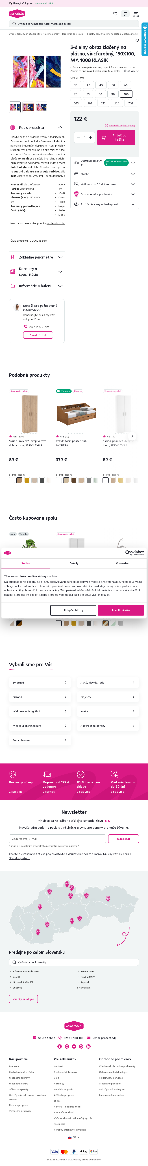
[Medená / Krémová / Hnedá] (105, 623)
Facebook (59, 1046)
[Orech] (74, 480)
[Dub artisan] (19, 480)
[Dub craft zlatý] (27, 480)
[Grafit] (42, 480)
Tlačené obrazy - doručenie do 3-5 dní (63, 33)
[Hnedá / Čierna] (19, 623)
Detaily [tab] (74, 563)
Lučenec (17, 987)
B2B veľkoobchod (63, 1112)
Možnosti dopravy (19, 1077)
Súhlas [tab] (25, 563)
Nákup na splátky (19, 1089)
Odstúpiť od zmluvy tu (112, 1089)
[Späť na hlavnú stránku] (17, 13)
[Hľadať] (13, 23)
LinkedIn (88, 1046)
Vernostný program (20, 1111)
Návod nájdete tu (19, 858)
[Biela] (12, 480)
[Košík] (125, 13)
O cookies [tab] (122, 563)
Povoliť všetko (121, 610)
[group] (37, 71)
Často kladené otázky (21, 1072)
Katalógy (59, 1083)
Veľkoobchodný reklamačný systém (73, 1118)
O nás (57, 1100)
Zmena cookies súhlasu (111, 1095)
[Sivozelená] (96, 480)
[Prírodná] (81, 480)
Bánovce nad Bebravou (26, 971)
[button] (105, 163)
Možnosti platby (18, 1083)
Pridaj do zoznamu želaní (137, 40)
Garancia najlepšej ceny (122, 125)
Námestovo (87, 971)
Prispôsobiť (71, 610)
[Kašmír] (50, 480)
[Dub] (66, 480)
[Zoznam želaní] (115, 14)
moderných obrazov (58, 223)
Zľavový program (18, 1105)
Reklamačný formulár (66, 1072)
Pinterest (81, 1046)
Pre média (59, 1123)
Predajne (14, 1066)
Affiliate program (64, 1095)
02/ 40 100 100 (39, 326)
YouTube (74, 1046)
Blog (56, 1077)
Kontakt (58, 1066)
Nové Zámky (88, 977)
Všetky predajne (23, 999)
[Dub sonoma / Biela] (12, 623)
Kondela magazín (63, 1089)
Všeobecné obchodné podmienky (117, 1066)
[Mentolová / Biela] (113, 623)
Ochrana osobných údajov (113, 1072)
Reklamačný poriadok (111, 1077)
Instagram (67, 1046)
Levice (16, 977)
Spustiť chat (38, 335)
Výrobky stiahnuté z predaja (70, 1129)
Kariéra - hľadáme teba (67, 1106)
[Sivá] (89, 480)
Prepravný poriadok (110, 1083)
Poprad (85, 982)
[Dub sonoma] (34, 480)
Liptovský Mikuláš (23, 982)
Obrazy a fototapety (28, 33)
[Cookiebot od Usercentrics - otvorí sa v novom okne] (128, 553)
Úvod (11, 33)
